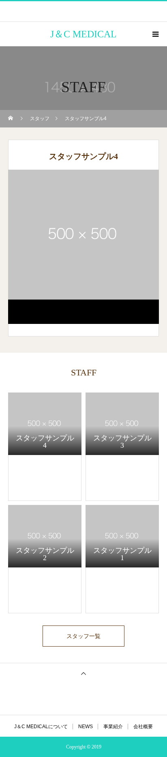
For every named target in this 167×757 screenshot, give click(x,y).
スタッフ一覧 (83, 636)
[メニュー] (155, 34)
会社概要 (143, 726)
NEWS (85, 726)
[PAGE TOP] (83, 673)
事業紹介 (113, 726)
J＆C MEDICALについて (41, 726)
